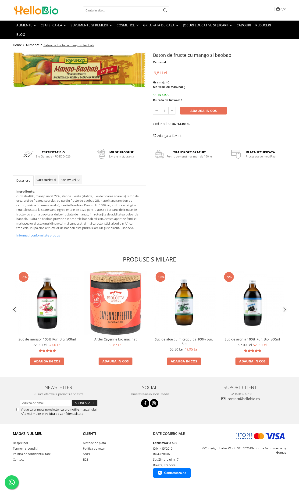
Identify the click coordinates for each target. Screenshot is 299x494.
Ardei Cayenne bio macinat (115, 339)
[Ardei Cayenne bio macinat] (115, 303)
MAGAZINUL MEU (28, 433)
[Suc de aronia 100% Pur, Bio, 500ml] (252, 303)
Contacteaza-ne (175, 473)
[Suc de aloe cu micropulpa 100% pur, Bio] (184, 303)
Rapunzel (159, 62)
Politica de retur (94, 448)
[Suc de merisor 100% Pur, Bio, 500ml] (47, 303)
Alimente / (34, 45)
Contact (18, 459)
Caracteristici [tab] (46, 180)
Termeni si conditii (25, 448)
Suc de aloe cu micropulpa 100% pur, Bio (184, 341)
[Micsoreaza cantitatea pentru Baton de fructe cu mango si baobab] (156, 111)
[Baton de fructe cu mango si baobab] (79, 70)
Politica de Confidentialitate (64, 414)
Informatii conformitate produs (38, 235)
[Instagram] (154, 403)
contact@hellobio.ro (243, 398)
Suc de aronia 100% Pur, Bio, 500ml (252, 339)
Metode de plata (94, 443)
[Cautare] (165, 10)
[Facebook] (145, 403)
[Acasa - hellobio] (36, 10)
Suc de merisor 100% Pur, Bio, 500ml (47, 339)
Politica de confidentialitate (32, 454)
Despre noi (20, 443)
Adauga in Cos (203, 110)
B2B (85, 459)
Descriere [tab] (23, 180)
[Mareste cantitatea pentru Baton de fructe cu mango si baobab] (171, 111)
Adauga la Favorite (169, 135)
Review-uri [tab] (70, 180)
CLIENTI (89, 433)
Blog (20, 34)
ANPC (87, 454)
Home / (19, 45)
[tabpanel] (79, 70)
